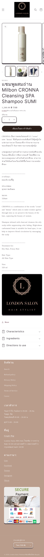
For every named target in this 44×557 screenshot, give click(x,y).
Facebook (8, 466)
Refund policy (9, 375)
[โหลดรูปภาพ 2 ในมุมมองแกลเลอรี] (22, 71)
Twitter (7, 470)
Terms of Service (10, 391)
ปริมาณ (4, 115)
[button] (3, 10)
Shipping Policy (10, 385)
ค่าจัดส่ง (4, 110)
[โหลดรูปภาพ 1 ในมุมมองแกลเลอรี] (10, 71)
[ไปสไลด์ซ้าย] (2, 72)
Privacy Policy (10, 380)
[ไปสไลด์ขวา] (41, 72)
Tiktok (6, 480)
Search (6, 369)
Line (6, 461)
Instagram (8, 475)
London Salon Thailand (17, 554)
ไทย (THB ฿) (21, 545)
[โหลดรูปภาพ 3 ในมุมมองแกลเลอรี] (33, 71)
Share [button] (7, 322)
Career (6, 396)
